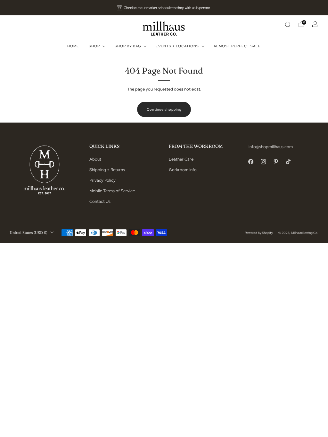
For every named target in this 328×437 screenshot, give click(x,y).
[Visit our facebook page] (251, 161)
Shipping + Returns (107, 169)
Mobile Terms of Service (112, 191)
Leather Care (181, 159)
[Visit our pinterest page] (276, 161)
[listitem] (164, 7)
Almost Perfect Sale (237, 46)
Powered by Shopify (259, 232)
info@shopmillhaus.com (271, 146)
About (95, 159)
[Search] (287, 24)
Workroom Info (183, 169)
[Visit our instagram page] (263, 161)
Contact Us (100, 201)
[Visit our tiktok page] (288, 161)
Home (73, 46)
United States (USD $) (28, 232)
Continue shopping (164, 109)
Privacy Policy (102, 180)
